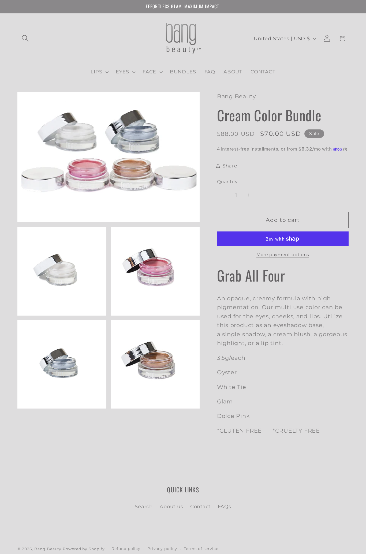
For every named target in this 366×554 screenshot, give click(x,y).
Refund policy (125, 548)
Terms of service (201, 548)
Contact (200, 506)
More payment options (282, 254)
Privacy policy (162, 548)
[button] (25, 38)
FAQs (224, 506)
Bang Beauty (47, 548)
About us (171, 506)
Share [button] (229, 166)
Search (144, 506)
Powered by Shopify (83, 548)
